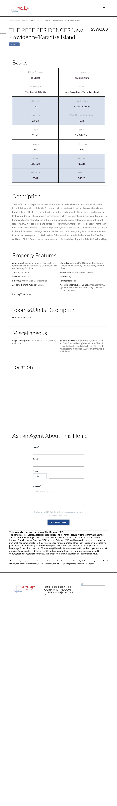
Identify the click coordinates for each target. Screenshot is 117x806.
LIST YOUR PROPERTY (57, 588)
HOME (47, 587)
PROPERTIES (58, 587)
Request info (58, 522)
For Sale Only (82, 135)
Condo (14, 44)
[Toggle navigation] (104, 8)
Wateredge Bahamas (18, 20)
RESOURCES (54, 592)
